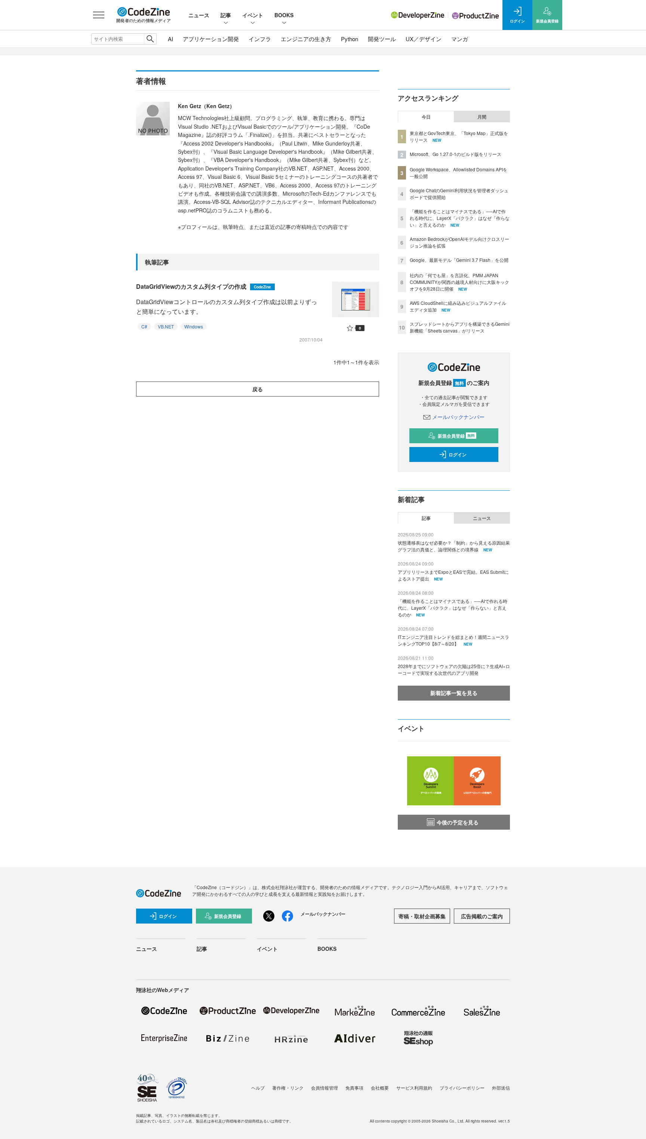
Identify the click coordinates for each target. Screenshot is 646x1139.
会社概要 (380, 1087)
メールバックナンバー (458, 416)
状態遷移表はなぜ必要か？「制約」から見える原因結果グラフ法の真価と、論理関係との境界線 (454, 545)
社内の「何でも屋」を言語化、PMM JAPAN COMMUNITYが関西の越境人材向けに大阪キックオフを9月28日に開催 (459, 282)
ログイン (458, 454)
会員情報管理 (324, 1087)
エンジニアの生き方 (306, 39)
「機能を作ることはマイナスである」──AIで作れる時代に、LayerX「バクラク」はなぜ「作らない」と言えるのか (460, 218)
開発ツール (382, 39)
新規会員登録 (456, 435)
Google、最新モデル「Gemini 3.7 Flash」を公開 (459, 260)
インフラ (260, 39)
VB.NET (166, 326)
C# (144, 326)
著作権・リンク (288, 1087)
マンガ (459, 39)
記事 (226, 15)
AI (170, 39)
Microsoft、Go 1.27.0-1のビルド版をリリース (455, 154)
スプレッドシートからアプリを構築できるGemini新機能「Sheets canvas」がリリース (460, 327)
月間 (481, 116)
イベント (252, 15)
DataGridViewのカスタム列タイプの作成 (203, 286)
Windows (193, 326)
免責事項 (354, 1087)
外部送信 (501, 1087)
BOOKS (283, 15)
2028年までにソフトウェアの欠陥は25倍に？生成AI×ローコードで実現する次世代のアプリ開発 (454, 669)
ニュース (198, 15)
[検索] (150, 39)
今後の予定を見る (458, 822)
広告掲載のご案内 (482, 916)
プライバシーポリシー (462, 1087)
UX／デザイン (424, 39)
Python (349, 39)
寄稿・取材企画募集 (422, 916)
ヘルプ (258, 1087)
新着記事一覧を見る (453, 692)
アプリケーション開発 (211, 39)
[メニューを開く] (99, 15)
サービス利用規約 (414, 1087)
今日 (426, 116)
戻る (257, 389)
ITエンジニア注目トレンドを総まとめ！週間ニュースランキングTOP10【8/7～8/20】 (453, 640)
